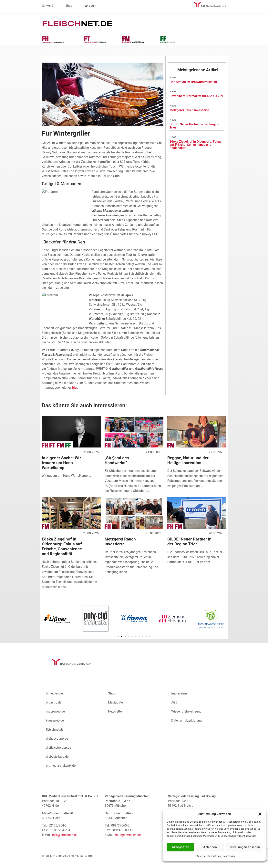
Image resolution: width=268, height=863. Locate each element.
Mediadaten (116, 702)
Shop (111, 693)
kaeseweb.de (55, 720)
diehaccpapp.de (57, 738)
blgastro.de (53, 702)
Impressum (229, 856)
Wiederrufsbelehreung (186, 711)
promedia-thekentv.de (61, 765)
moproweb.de (55, 711)
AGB (174, 702)
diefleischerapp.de (58, 747)
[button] (260, 814)
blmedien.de (54, 693)
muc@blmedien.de (128, 835)
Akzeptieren (180, 847)
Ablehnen (210, 847)
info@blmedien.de (64, 835)
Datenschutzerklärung (208, 856)
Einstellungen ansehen (244, 847)
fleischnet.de (54, 729)
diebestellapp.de (57, 756)
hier (74, 387)
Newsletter (115, 711)
